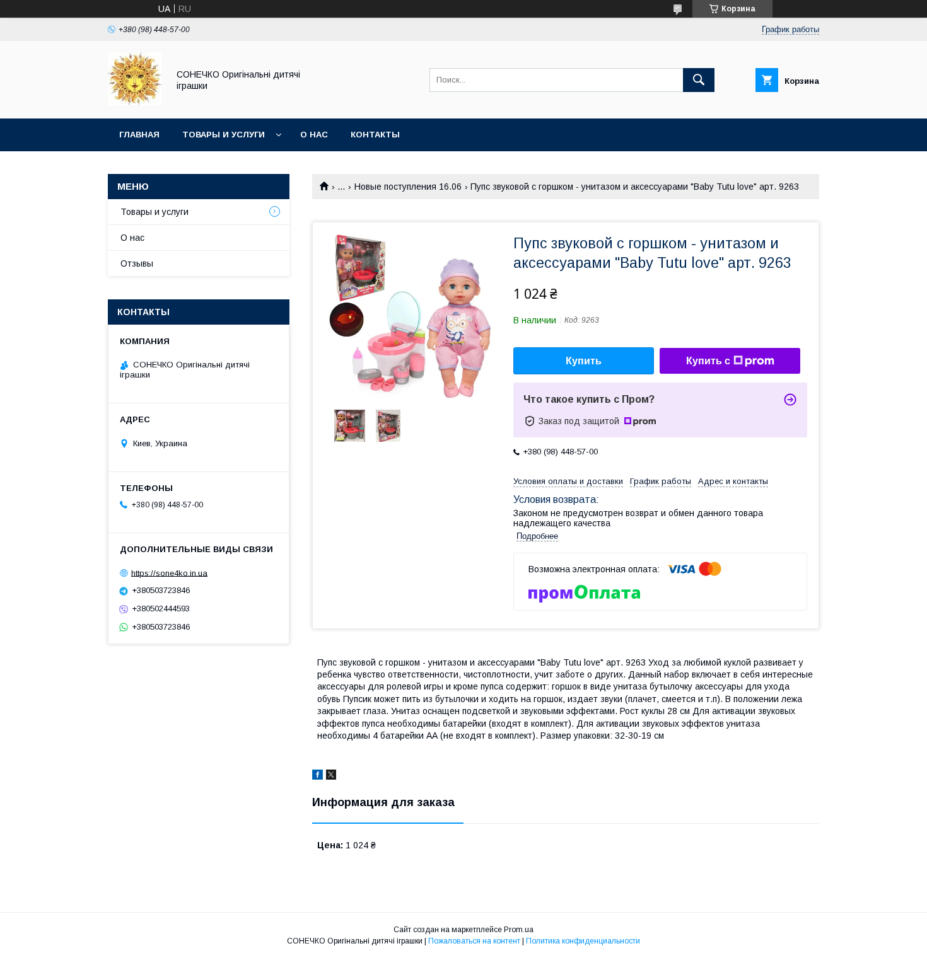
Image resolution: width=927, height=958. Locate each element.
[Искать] (698, 80)
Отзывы (136, 263)
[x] (331, 776)
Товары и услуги (223, 134)
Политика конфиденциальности (583, 941)
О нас (314, 134)
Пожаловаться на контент (474, 941)
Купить (584, 360)
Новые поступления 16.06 (408, 187)
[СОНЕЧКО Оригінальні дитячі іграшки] (134, 102)
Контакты (375, 134)
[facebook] (317, 776)
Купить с (708, 360)
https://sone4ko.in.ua (169, 572)
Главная (139, 134)
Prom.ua (518, 929)
